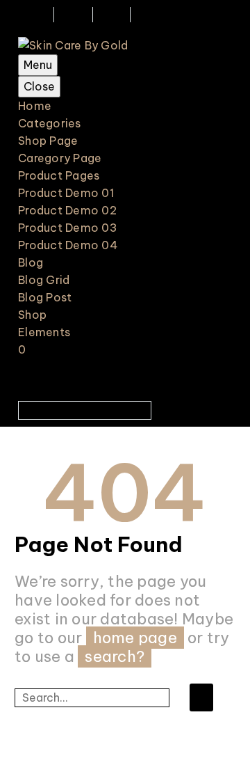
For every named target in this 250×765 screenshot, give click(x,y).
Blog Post (45, 297)
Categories (49, 123)
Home (34, 106)
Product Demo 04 (68, 245)
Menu (38, 65)
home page (135, 637)
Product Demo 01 (66, 193)
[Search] (201, 697)
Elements (44, 332)
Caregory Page (59, 158)
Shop (32, 315)
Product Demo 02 (67, 210)
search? (114, 656)
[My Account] (133, 197)
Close (39, 86)
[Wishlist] (157, 197)
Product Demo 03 (67, 228)
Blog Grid (43, 280)
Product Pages (58, 175)
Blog (30, 262)
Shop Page (48, 141)
